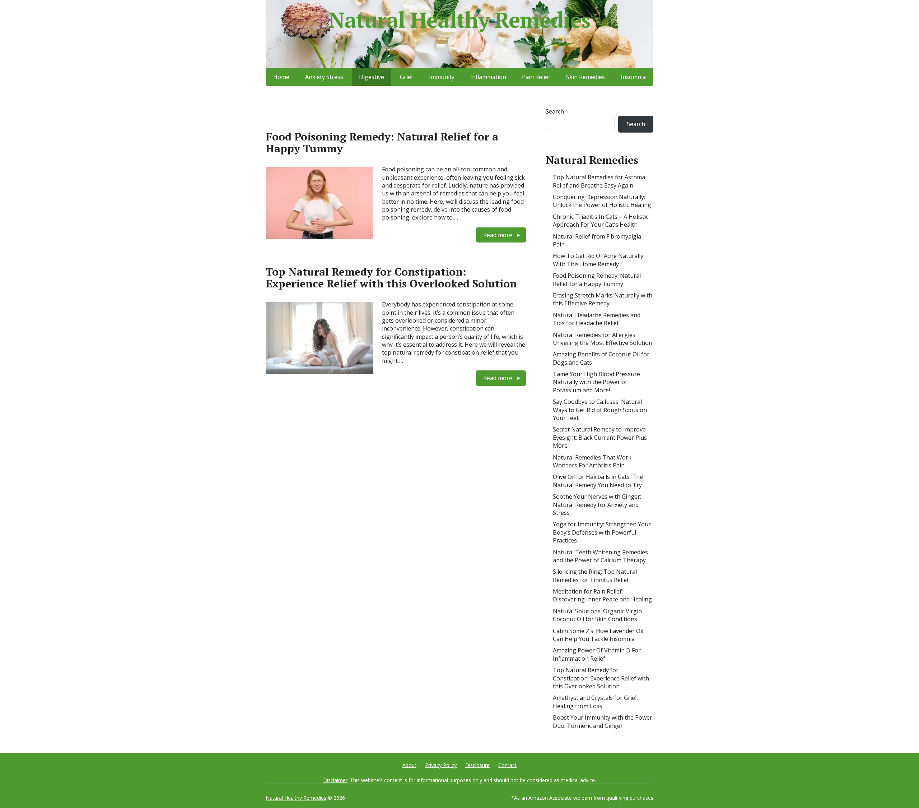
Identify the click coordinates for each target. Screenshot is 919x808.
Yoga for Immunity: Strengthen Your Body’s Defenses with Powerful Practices (602, 532)
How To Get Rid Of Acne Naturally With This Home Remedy (598, 260)
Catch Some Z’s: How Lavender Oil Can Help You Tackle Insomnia (598, 635)
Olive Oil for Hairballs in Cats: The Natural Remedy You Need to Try (598, 481)
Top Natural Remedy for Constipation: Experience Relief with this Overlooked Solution (391, 277)
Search (555, 111)
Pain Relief (536, 77)
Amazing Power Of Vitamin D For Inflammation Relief (597, 654)
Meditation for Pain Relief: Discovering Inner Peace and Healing (602, 595)
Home (281, 77)
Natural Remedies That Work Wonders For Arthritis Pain (592, 461)
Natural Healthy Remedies (459, 20)
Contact (507, 765)
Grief (406, 77)
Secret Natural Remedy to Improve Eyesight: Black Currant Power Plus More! (600, 437)
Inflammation (488, 77)
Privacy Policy (441, 765)
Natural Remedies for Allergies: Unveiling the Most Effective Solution (602, 339)
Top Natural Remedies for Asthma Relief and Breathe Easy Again (599, 181)
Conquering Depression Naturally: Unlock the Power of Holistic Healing (602, 201)
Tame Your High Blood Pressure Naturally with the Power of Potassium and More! (596, 382)
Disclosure (477, 765)
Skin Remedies (585, 77)
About (409, 765)
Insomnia (633, 77)
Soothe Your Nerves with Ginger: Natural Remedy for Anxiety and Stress (597, 505)
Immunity (441, 77)
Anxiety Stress (324, 77)
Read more (497, 235)
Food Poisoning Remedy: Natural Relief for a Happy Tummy (382, 142)
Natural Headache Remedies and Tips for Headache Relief (596, 319)
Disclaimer (335, 780)
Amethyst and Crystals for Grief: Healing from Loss (595, 702)
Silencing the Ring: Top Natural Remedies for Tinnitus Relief (595, 575)
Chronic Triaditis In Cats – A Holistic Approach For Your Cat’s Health (600, 220)
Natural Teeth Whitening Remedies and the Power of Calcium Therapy (600, 556)
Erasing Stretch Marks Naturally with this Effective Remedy (602, 299)
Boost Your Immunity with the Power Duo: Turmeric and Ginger (602, 721)
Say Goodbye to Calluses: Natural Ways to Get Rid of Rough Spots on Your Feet (600, 410)
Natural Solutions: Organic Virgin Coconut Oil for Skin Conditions (597, 615)
